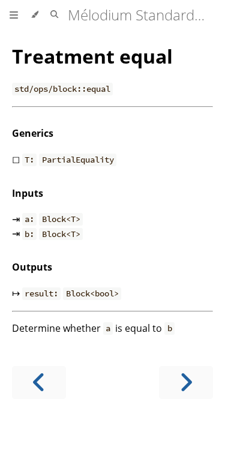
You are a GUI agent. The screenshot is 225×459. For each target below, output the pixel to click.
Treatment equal (92, 56)
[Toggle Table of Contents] (14, 15)
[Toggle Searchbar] (54, 15)
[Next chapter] (186, 382)
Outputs (32, 267)
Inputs (27, 193)
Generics (32, 133)
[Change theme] (34, 15)
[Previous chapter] (39, 382)
